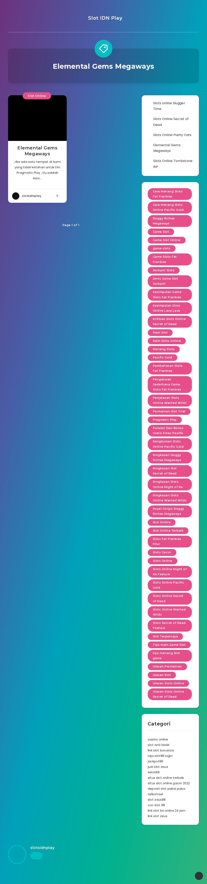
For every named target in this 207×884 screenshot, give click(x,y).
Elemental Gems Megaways (37, 151)
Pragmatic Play (165, 420)
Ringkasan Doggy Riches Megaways (167, 457)
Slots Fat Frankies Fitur (167, 541)
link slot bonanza (161, 750)
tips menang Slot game (166, 655)
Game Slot (161, 232)
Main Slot (160, 332)
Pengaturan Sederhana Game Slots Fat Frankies (167, 384)
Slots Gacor (162, 552)
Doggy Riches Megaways (164, 221)
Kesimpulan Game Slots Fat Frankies (167, 294)
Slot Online (37, 96)
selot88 (153, 772)
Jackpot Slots (164, 270)
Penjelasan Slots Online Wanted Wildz (170, 400)
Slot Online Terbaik (168, 530)
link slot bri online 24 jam (166, 810)
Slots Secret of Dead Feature (169, 625)
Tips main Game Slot (169, 645)
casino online (158, 739)
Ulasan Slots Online (168, 683)
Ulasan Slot (162, 675)
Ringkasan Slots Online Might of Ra (168, 484)
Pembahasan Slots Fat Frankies (168, 368)
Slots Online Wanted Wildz (169, 612)
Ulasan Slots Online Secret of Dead (168, 694)
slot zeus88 (157, 799)
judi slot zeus (158, 767)
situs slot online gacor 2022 (169, 783)
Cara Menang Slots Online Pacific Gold (168, 207)
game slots (161, 248)
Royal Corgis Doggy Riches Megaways (168, 511)
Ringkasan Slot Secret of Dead (165, 471)
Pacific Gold (162, 357)
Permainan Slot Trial (169, 411)
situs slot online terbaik (166, 778)
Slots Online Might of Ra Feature (170, 571)
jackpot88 (155, 761)
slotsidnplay (42, 847)
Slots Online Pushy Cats (172, 135)
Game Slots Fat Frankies (165, 259)
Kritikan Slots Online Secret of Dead (169, 321)
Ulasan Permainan (167, 666)
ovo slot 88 (156, 805)
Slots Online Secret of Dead (168, 598)
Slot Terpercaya (165, 636)
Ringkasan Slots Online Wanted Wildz (170, 497)
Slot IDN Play (104, 18)
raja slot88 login (160, 756)
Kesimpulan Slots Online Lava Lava (166, 308)
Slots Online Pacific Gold (168, 585)
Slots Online (162, 561)
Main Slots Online (167, 341)
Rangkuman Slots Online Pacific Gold (168, 444)
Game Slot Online (167, 240)
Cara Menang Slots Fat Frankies (168, 194)
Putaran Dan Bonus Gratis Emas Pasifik (168, 430)
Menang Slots (164, 349)
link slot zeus (157, 816)
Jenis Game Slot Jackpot (165, 281)
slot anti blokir (159, 745)
